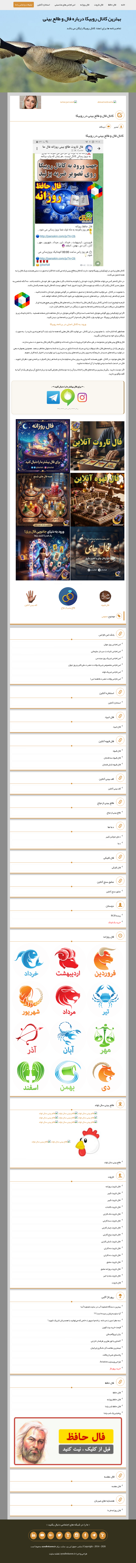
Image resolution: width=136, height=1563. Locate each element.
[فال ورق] (43, 554)
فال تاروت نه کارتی (112, 1248)
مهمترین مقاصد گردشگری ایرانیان (106, 1348)
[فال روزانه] (43, 446)
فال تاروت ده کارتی (112, 1255)
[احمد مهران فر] (107, 102)
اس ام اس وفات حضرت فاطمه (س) (105, 678)
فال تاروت (98, 4)
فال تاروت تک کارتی (112, 1213)
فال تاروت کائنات (113, 1207)
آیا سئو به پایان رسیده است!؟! (107, 1313)
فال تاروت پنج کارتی (112, 1234)
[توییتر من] (59, 1535)
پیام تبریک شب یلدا (112, 1413)
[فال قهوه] (97, 500)
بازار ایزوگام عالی (113, 1334)
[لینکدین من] (33, 1535)
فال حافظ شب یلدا (113, 1406)
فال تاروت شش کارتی (111, 1241)
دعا (119, 843)
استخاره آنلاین (43, 4)
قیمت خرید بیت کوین (111, 1327)
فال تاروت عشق (113, 1262)
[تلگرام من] (94, 1535)
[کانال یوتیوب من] (42, 1535)
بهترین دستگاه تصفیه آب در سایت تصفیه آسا (101, 1306)
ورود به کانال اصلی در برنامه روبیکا (68, 324)
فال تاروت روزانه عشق (111, 1268)
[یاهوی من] (102, 1535)
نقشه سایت (54, 1553)
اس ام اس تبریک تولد (111, 672)
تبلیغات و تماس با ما (23, 4)
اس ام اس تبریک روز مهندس (108, 658)
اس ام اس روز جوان (112, 644)
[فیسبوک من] (85, 1535)
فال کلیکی (116, 867)
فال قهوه (117, 750)
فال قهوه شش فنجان (111, 764)
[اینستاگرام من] (76, 1535)
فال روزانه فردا (114, 1510)
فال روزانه (84, 4)
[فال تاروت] (97, 446)
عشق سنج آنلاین (113, 891)
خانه (123, 4)
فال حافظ (112, 4)
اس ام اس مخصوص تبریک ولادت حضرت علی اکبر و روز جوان (94, 665)
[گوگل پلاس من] (50, 1535)
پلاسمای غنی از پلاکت (112, 1354)
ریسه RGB (116, 915)
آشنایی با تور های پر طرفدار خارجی (106, 1341)
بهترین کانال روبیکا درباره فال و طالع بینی (82, 19)
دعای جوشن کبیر (113, 836)
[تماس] (68, 1535)
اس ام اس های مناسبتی (65, 4)
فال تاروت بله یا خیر (112, 1275)
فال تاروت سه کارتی (112, 1220)
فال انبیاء (117, 726)
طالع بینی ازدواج (114, 812)
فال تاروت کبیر (114, 1193)
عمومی (105, 616)
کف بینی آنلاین (114, 788)
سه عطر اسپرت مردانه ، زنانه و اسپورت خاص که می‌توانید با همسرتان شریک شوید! (84, 1320)
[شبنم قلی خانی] (30, 103)
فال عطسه (116, 1486)
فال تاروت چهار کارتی (111, 1227)
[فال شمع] (43, 500)
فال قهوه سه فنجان (112, 757)
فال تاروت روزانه (113, 1186)
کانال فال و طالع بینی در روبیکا (95, 115)
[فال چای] (97, 554)
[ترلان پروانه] (68, 102)
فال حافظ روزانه (114, 1399)
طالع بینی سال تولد (112, 1162)
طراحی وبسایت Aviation (110, 1361)
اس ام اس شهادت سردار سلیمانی (106, 651)
